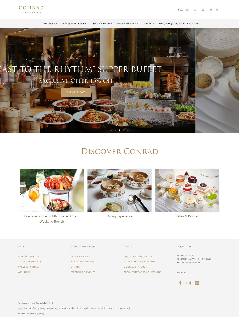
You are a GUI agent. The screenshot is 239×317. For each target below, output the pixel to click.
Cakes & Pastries (100, 23)
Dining (75, 266)
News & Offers (80, 256)
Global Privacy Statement (141, 261)
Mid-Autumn (48, 23)
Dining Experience (73, 23)
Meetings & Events (83, 272)
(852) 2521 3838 (191, 262)
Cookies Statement (136, 266)
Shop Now (122, 92)
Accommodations (82, 261)
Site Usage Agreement (138, 256)
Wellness (148, 23)
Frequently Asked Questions (142, 272)
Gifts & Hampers (127, 23)
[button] (3, 82)
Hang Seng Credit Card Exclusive (178, 23)
